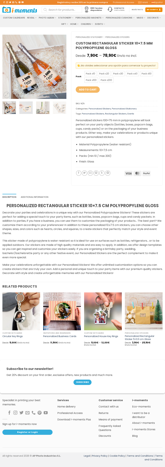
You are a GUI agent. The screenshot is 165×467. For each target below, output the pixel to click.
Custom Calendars (14, 17)
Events (99, 24)
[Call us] (16, 2)
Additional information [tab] (35, 197)
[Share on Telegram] (107, 173)
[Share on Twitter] (84, 173)
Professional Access (123, 2)
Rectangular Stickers (115, 113)
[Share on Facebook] (78, 173)
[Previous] (8, 66)
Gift (63, 24)
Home (73, 24)
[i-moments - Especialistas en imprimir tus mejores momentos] (19, 9)
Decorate (153, 17)
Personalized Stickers (117, 37)
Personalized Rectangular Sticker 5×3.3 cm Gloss (139, 338)
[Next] (61, 66)
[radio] (90, 73)
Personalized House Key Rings (101, 336)
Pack (78, 76)
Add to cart (88, 89)
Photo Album (46, 17)
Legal (87, 455)
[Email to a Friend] (90, 173)
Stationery (64, 17)
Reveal (30, 17)
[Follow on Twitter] (10, 2)
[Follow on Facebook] (4, 2)
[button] (7, 95)
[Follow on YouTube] (23, 2)
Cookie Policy (117, 455)
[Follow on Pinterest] (19, 2)
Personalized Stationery (89, 37)
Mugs (140, 17)
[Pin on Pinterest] (96, 173)
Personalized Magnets (88, 17)
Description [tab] (9, 197)
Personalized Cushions (119, 17)
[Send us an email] (13, 2)
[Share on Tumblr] (102, 173)
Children (86, 24)
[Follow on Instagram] (7, 2)
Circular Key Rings (12, 336)
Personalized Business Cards (59, 336)
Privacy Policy (99, 455)
